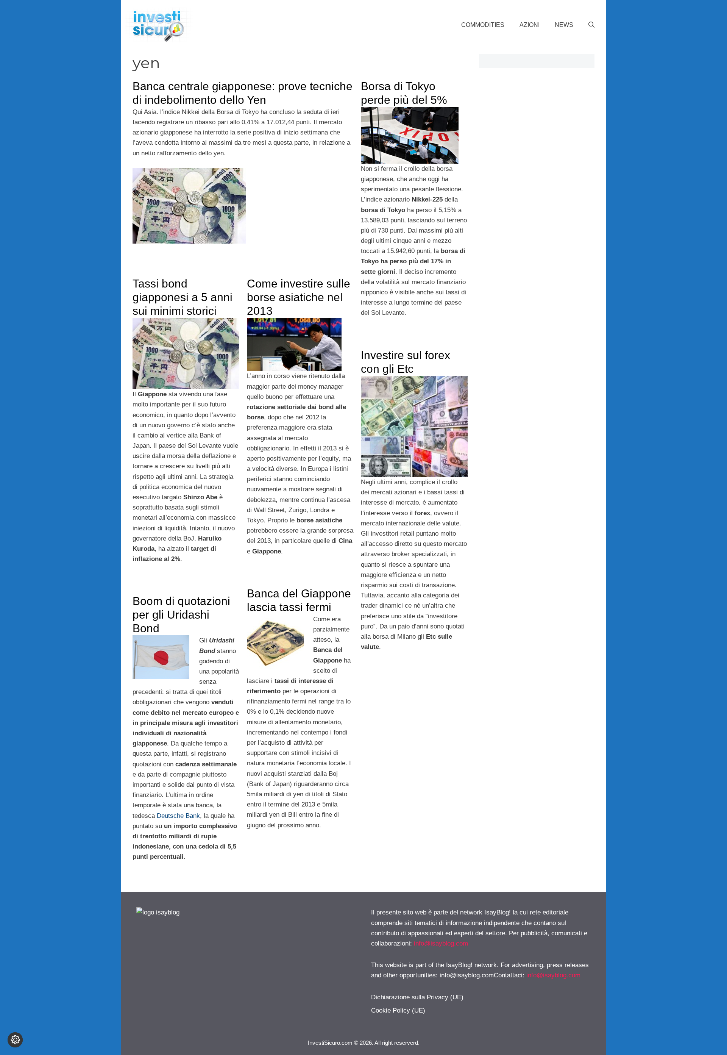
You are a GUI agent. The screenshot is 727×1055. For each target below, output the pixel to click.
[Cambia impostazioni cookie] (15, 1039)
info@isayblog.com (441, 943)
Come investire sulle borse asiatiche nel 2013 (298, 297)
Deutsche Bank (178, 815)
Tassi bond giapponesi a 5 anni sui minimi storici (182, 297)
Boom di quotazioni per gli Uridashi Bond (181, 615)
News (564, 25)
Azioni (530, 25)
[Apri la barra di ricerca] (591, 25)
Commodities (482, 25)
